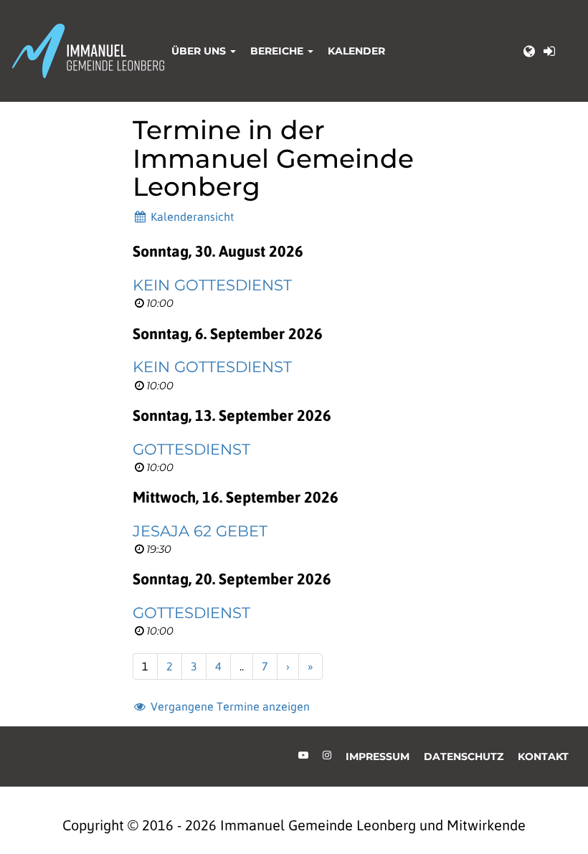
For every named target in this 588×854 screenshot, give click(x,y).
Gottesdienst (191, 449)
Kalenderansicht (191, 216)
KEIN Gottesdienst (212, 285)
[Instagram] (327, 755)
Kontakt (543, 756)
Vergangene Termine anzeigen (229, 706)
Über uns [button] (200, 50)
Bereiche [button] (278, 50)
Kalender (356, 50)
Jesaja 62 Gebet (200, 531)
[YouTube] (303, 755)
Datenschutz (463, 756)
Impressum (377, 756)
